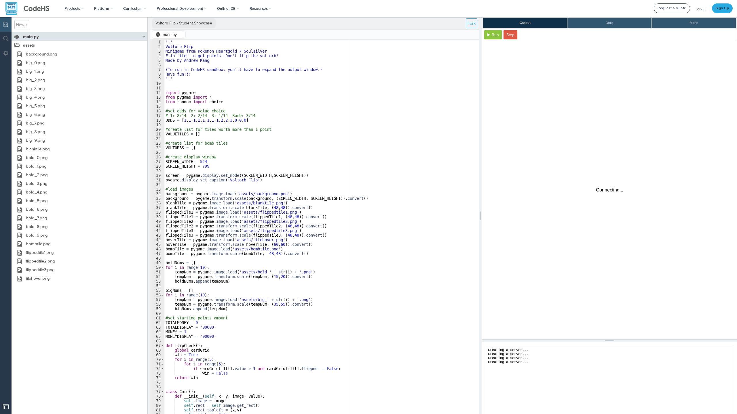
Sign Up (722, 8)
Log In (701, 8)
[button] (74, 8)
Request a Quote (672, 8)
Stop (510, 34)
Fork (472, 23)
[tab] (169, 34)
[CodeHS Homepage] (29, 8)
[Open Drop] (5, 406)
